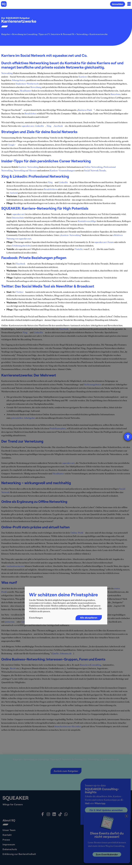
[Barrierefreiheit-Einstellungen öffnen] (128, 437)
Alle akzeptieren (88, 617)
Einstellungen (36, 618)
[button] (126, 816)
